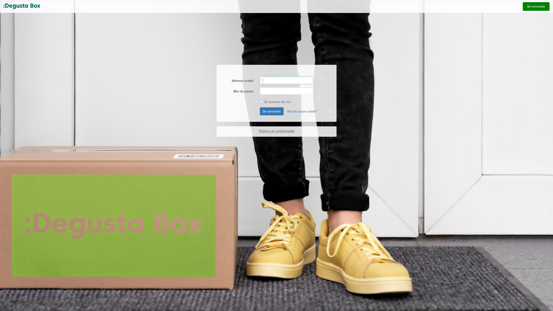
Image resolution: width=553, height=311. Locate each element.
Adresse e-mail (242, 80)
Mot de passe (243, 91)
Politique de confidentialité (276, 131)
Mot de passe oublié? (302, 111)
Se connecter (536, 6)
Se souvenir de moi (277, 102)
